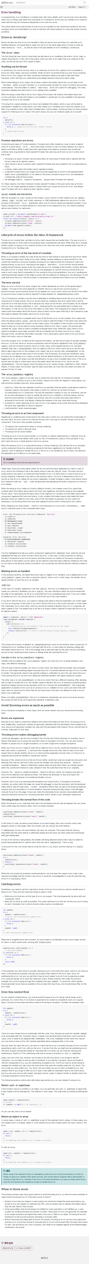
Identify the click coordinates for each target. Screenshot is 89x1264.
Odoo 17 (81, 7)
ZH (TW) (72, 7)
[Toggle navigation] (1, 7)
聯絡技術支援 (8, 1248)
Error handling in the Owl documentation (20, 462)
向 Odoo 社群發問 (23, 1248)
